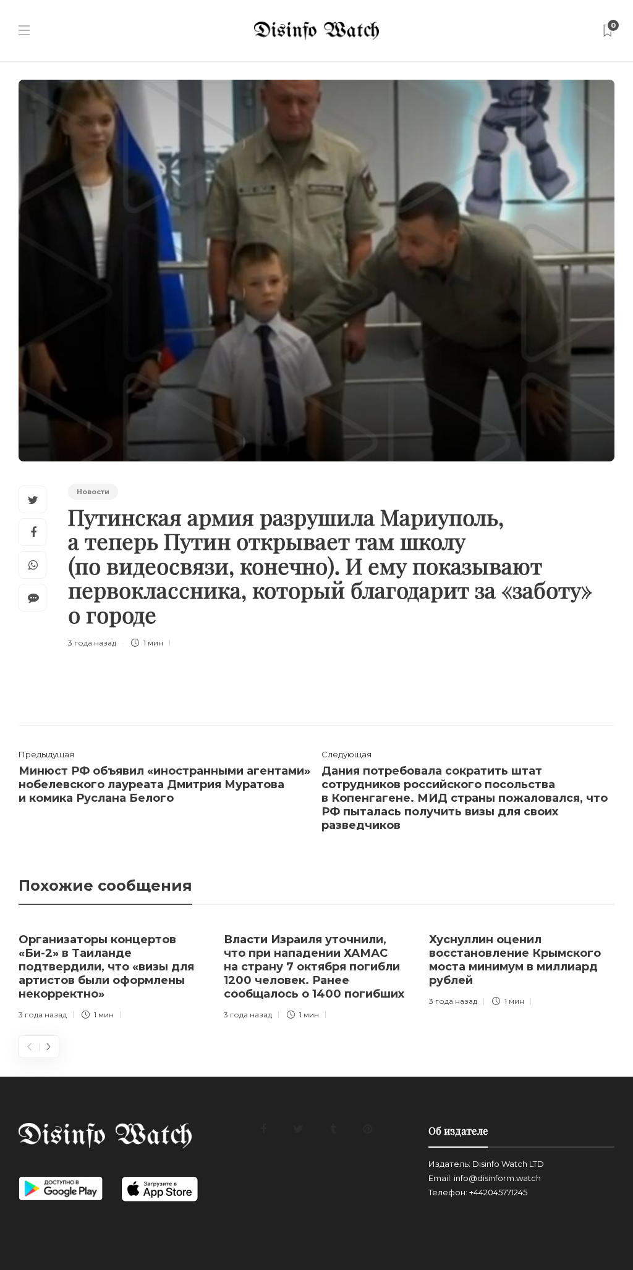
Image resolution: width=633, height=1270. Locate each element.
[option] (112, 974)
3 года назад (92, 642)
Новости (93, 491)
